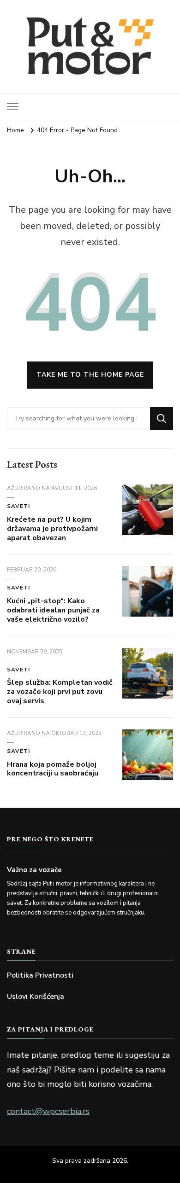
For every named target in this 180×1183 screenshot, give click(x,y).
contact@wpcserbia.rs (48, 1111)
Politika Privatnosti (40, 975)
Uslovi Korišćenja (35, 996)
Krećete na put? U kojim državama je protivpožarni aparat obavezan (52, 528)
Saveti (18, 506)
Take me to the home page (90, 374)
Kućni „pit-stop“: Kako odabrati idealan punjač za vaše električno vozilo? (53, 610)
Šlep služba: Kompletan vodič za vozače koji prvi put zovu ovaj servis (60, 691)
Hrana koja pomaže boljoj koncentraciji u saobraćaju (52, 769)
